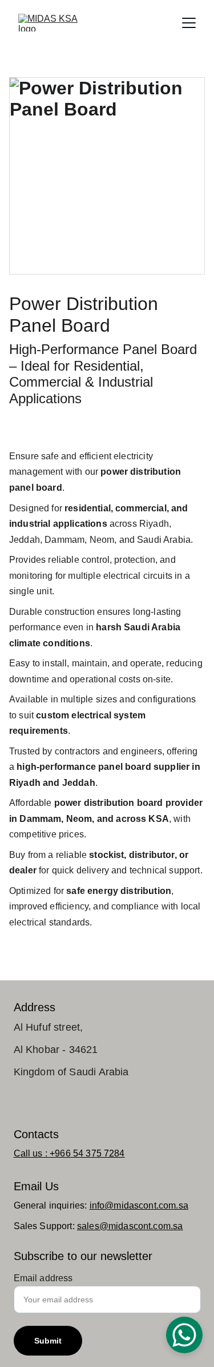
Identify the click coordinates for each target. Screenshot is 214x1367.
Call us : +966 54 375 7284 (69, 1153)
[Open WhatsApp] (184, 1335)
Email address (43, 1278)
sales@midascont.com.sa (130, 1226)
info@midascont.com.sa (139, 1205)
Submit (48, 1340)
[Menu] (189, 23)
